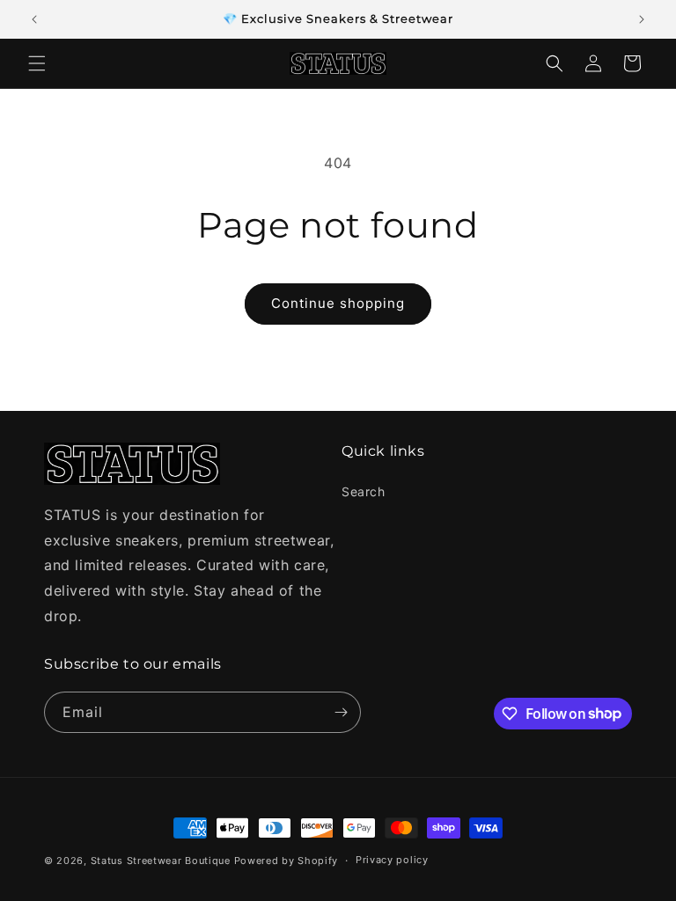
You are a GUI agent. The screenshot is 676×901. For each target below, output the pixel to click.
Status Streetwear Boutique (161, 860)
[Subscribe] (340, 712)
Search (364, 491)
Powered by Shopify (286, 860)
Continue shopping (338, 303)
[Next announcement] (641, 19)
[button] (37, 63)
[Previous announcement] (34, 19)
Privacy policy (392, 859)
